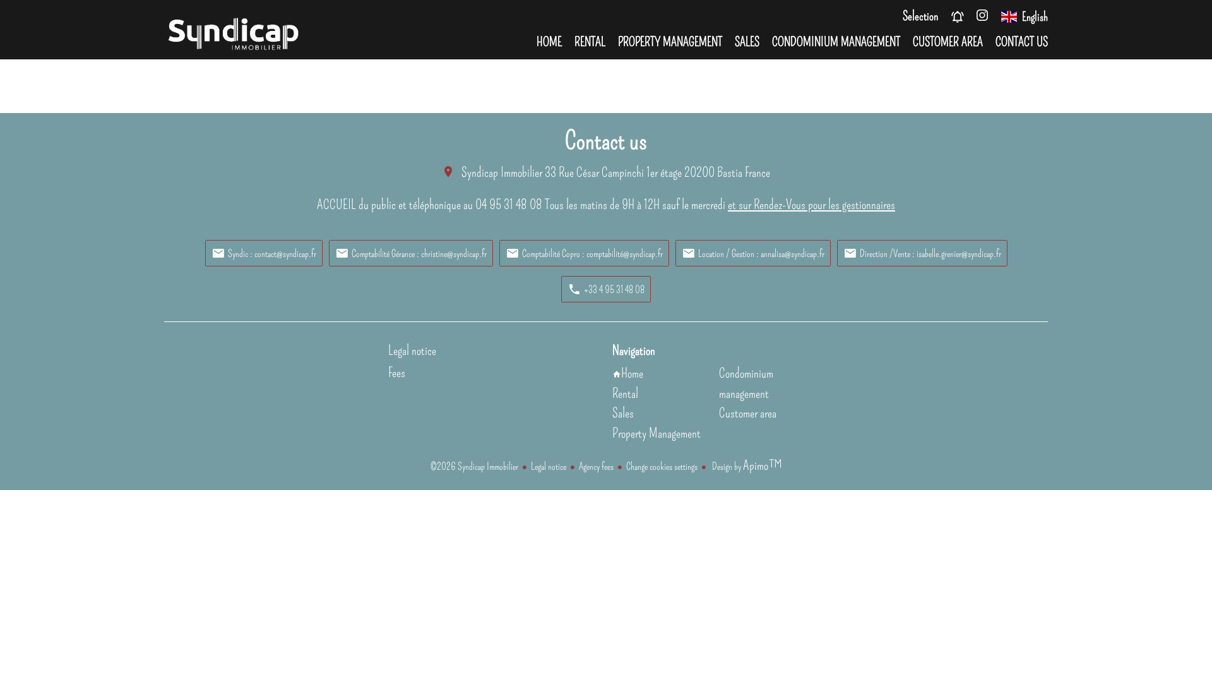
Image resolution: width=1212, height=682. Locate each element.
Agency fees (596, 466)
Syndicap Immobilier (501, 172)
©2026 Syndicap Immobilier (474, 466)
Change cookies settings (662, 466)
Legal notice (548, 466)
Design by (746, 466)
